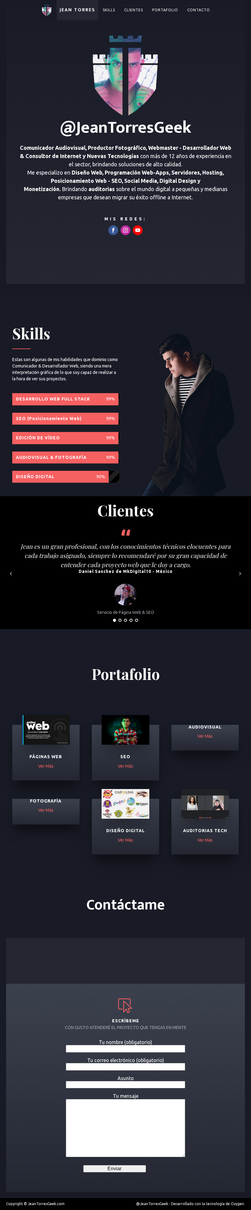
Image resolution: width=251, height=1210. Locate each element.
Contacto (198, 10)
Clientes (133, 10)
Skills (109, 10)
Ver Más (46, 766)
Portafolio (165, 10)
